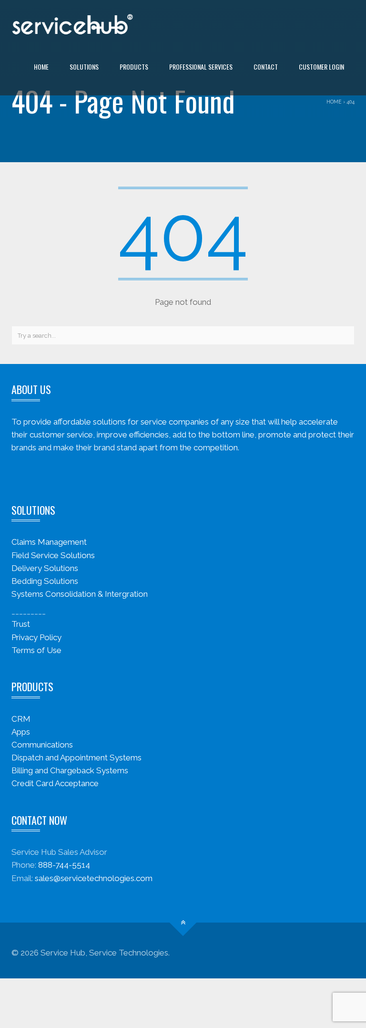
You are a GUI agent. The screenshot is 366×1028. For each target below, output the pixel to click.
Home (41, 67)
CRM (20, 719)
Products (134, 67)
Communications (42, 744)
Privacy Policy (36, 637)
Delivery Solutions (44, 568)
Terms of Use (36, 650)
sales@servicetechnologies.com (93, 878)
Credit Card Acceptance (55, 783)
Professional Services (201, 67)
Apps (20, 732)
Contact (266, 67)
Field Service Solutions (53, 555)
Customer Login (321, 67)
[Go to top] (183, 922)
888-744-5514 (64, 865)
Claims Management (49, 542)
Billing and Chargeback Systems (69, 770)
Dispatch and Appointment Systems (76, 757)
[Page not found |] (72, 24)
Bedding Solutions (44, 581)
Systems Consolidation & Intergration (79, 594)
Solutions (84, 67)
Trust (20, 624)
